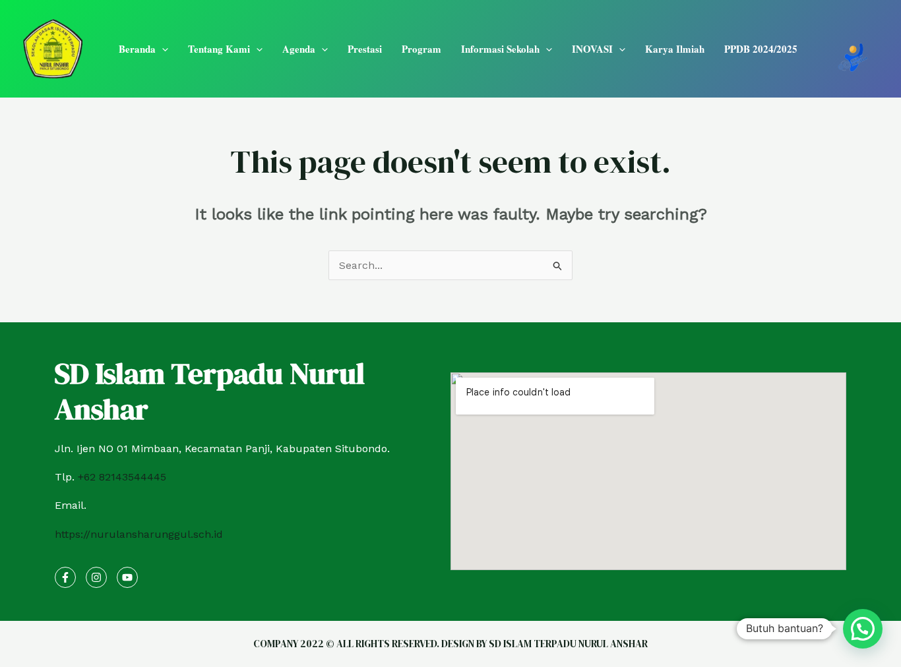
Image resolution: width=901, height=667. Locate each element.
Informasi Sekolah (500, 49)
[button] (863, 629)
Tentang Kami (219, 49)
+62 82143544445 (122, 477)
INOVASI (592, 49)
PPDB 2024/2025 (760, 49)
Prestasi (365, 49)
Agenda (298, 49)
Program (421, 49)
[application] (162, 49)
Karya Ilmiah (674, 49)
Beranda (137, 49)
